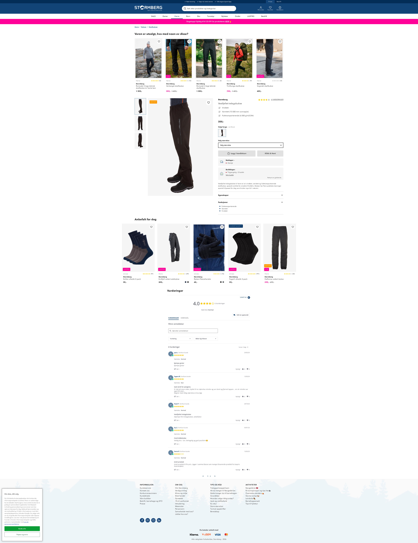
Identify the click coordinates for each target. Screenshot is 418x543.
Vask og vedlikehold (218, 501)
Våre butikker (145, 498)
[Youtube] (148, 520)
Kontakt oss (144, 491)
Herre (176, 16)
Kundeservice (145, 488)
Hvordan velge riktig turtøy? (222, 498)
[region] (22, 514)
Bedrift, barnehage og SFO (151, 501)
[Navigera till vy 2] (140, 123)
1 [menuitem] (207, 476)
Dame (165, 16)
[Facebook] (142, 520)
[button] (177, 369)
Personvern (179, 509)
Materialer (179, 506)
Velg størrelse (225, 145)
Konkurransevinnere (148, 493)
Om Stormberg (181, 488)
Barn (188, 16)
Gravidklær (215, 496)
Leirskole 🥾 (251, 498)
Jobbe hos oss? (181, 514)
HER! (227, 21)
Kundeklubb (145, 496)
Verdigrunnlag (181, 491)
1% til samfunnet (182, 501)
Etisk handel (180, 496)
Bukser (143, 27)
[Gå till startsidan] (149, 8)
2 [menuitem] (210, 476)
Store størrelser (216, 506)
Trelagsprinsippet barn (219, 488)
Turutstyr (210, 16)
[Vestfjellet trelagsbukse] (222, 133)
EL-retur (213, 504)
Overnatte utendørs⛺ (255, 493)
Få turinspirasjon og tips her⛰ (258, 491)
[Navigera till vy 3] (140, 140)
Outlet (237, 16)
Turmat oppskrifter (218, 509)
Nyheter (224, 16)
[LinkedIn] (159, 520)
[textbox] (249, 348)
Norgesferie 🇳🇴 (252, 488)
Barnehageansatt (253, 501)
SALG (153, 16)
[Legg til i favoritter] (159, 41)
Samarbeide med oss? (184, 511)
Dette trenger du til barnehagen (223, 493)
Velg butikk (230, 175)
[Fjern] (233, 8)
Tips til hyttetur (252, 504)
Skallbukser (153, 27)
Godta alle (22, 529)
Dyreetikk (179, 498)
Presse (142, 504)
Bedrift (264, 16)
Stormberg (223, 100)
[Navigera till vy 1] (140, 106)
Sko (198, 16)
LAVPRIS (250, 16)
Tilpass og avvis (22, 534)
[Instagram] (153, 520)
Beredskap (214, 511)
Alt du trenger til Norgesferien (222, 491)
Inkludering (180, 504)
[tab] (241, 315)
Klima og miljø (181, 493)
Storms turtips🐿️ (252, 496)
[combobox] (180, 339)
